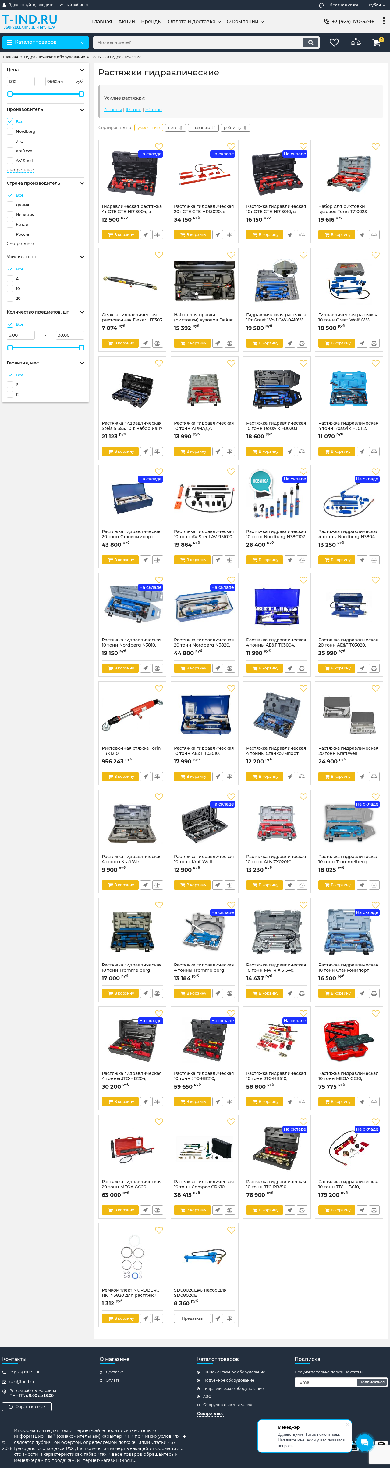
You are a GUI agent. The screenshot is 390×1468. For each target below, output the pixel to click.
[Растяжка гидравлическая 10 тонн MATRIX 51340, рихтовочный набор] (276, 931)
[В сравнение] (157, 234)
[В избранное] (159, 147)
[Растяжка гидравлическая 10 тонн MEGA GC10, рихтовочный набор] (349, 1040)
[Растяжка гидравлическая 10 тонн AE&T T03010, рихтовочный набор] (204, 715)
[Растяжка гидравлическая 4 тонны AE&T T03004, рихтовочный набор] (276, 606)
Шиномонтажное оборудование (234, 1372)
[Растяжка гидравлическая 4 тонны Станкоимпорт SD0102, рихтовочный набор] (276, 715)
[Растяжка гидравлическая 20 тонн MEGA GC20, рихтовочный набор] (132, 1148)
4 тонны (113, 109)
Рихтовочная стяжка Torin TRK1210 (131, 754)
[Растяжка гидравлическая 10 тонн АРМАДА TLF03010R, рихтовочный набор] (204, 390)
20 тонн (153, 109)
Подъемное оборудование (228, 1380)
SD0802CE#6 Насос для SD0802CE (200, 1295)
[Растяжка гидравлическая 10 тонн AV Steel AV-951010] (204, 498)
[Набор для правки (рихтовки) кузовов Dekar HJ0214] (204, 281)
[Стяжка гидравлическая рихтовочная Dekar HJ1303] (132, 281)
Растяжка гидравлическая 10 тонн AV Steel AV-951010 (204, 537)
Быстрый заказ (145, 234)
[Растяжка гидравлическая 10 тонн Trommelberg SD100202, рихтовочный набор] (132, 931)
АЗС (207, 1396)
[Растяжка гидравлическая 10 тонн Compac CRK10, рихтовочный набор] (204, 1148)
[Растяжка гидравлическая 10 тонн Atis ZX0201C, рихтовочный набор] (276, 823)
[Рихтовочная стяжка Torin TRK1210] (132, 715)
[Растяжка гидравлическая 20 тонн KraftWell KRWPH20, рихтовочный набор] (349, 715)
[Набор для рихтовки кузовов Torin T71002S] (349, 173)
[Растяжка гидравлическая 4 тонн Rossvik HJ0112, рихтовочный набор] (349, 390)
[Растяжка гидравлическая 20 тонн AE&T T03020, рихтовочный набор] (349, 606)
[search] (310, 42)
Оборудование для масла (227, 1404)
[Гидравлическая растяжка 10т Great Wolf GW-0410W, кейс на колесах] (276, 281)
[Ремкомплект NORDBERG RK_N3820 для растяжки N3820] (132, 1257)
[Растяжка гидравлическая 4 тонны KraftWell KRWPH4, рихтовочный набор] (132, 823)
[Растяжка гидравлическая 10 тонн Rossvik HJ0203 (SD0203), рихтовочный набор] (276, 390)
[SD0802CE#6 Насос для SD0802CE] (204, 1257)
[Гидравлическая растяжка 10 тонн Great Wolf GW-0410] (349, 281)
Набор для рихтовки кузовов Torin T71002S (342, 212)
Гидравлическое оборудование (233, 1388)
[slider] (10, 94)
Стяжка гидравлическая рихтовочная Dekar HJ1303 (132, 320)
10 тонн (133, 109)
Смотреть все (20, 170)
